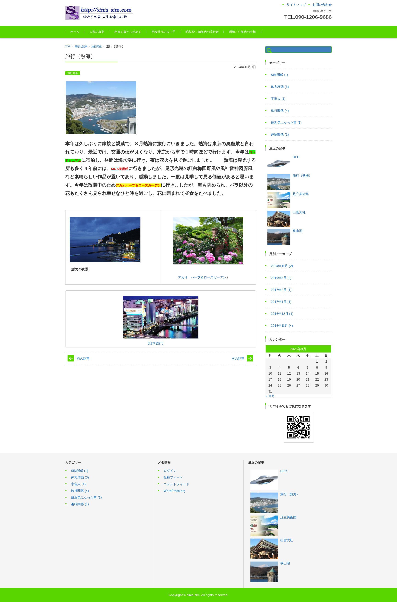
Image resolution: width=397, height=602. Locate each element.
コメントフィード (176, 484)
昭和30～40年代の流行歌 (202, 32)
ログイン (170, 471)
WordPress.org (174, 491)
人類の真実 (96, 32)
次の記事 (238, 358)
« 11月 (270, 396)
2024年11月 (282, 266)
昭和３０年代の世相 (242, 32)
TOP (68, 46)
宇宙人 (278, 98)
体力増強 (280, 87)
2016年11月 (282, 325)
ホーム (74, 32)
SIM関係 (279, 75)
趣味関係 (280, 134)
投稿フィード (173, 477)
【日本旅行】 (116, 343)
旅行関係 (96, 46)
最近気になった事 (286, 122)
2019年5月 (281, 278)
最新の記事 (81, 46)
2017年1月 (281, 302)
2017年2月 (281, 290)
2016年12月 (282, 313)
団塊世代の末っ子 (163, 32)
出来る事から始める (127, 32)
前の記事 (83, 358)
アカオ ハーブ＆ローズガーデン (202, 277)
